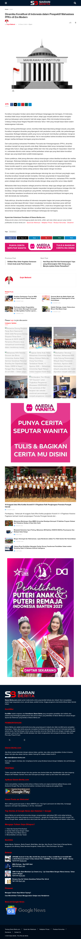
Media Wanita (9, 844)
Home (6, 9)
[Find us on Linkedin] (17, 740)
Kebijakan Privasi (47, 222)
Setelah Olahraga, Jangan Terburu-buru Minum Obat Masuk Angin (63, 308)
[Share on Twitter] (15, 104)
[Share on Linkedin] (19, 104)
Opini (11, 9)
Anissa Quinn (41, 846)
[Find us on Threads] (24, 740)
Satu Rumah (49, 844)
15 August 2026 (56, 311)
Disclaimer (70, 222)
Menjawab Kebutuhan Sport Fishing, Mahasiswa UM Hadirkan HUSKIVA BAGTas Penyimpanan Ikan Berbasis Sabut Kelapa (44, 531)
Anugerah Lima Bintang (12, 846)
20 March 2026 (22, 24)
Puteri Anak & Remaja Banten (62, 844)
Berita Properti (25, 844)
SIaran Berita (12, 936)
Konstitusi (13, 231)
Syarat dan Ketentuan (33, 222)
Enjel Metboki (11, 24)
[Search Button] (75, 3)
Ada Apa (41, 844)
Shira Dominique (51, 846)
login (12, 320)
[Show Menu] (6, 3)
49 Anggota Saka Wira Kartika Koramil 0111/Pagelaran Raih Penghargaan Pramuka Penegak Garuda (38, 505)
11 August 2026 (19, 541)
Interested (38, 806)
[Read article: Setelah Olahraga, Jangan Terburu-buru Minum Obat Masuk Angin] (46, 309)
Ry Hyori (60, 846)
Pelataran (17, 844)
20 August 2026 (19, 301)
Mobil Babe (34, 844)
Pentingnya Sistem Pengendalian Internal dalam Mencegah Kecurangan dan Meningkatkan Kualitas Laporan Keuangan (25, 309)
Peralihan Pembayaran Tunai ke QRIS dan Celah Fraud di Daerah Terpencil (25, 297)
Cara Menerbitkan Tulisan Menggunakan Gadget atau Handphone (27, 896)
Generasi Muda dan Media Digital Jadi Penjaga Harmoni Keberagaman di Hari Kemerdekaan (63, 298)
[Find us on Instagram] (13, 740)
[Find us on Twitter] (9, 740)
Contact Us (17, 932)
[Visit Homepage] (40, 3)
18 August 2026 (56, 303)
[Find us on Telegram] (28, 740)
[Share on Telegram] (30, 104)
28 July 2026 (18, 534)
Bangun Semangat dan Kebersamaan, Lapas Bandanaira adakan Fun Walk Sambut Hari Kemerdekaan (45, 539)
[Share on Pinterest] (22, 104)
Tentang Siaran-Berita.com (12, 929)
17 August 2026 (19, 313)
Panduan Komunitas (59, 222)
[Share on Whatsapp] (26, 104)
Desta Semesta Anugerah (28, 846)
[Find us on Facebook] (6, 740)
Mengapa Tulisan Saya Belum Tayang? (18, 893)
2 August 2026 (19, 525)
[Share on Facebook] (11, 104)
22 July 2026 (18, 551)
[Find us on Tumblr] (21, 740)
